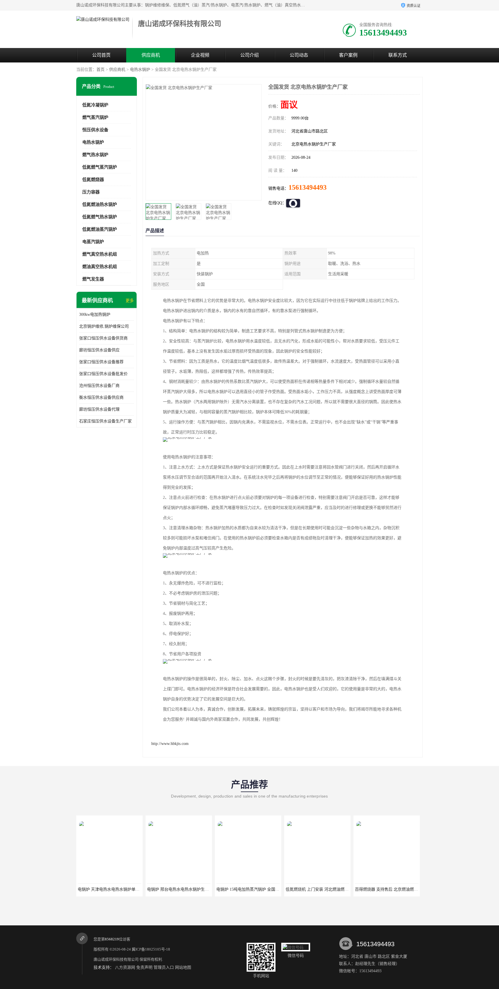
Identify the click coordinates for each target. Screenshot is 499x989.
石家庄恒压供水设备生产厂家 (105, 421)
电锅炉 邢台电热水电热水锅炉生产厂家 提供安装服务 (125, 889)
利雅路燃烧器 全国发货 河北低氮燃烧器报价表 (396, 889)
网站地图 (183, 967)
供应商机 (150, 55)
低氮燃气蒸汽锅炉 (99, 167)
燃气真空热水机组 (99, 254)
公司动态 (299, 55)
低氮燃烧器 (93, 179)
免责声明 (144, 967)
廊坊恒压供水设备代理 (99, 409)
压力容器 (91, 192)
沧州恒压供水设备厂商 (99, 385)
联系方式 (397, 55)
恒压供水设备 (95, 130)
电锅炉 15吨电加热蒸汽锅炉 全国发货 (180, 889)
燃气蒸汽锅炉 (95, 117)
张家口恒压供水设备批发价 (103, 374)
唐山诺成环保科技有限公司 (116, 959)
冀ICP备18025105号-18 (151, 949)
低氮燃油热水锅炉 (99, 204)
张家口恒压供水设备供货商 (103, 338)
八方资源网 (125, 967)
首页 (100, 69)
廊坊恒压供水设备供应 (99, 350)
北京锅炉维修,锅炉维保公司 (104, 326)
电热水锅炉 (140, 69)
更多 (130, 300)
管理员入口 (164, 967)
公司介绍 (249, 55)
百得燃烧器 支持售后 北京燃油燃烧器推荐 (323, 889)
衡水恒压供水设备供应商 (101, 397)
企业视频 (200, 55)
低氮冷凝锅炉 (95, 105)
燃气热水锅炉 (95, 154)
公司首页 (101, 55)
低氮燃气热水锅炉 (99, 217)
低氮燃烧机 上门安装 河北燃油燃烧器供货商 (255, 889)
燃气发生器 (93, 279)
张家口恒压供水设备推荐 (101, 362)
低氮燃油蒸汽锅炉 (99, 229)
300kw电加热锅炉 (94, 314)
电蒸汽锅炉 (93, 241)
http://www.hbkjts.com (170, 743)
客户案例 (348, 55)
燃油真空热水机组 (99, 266)
